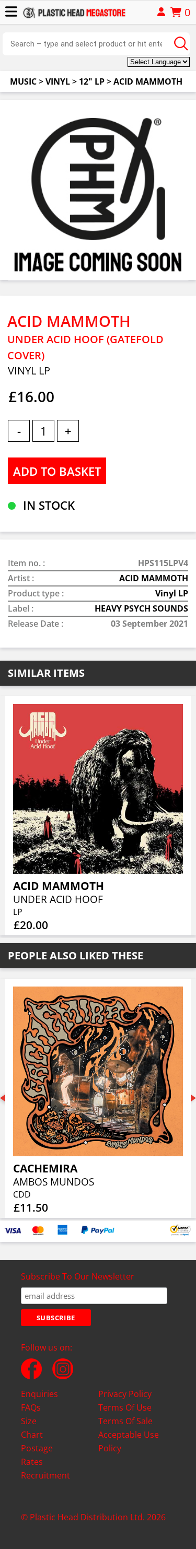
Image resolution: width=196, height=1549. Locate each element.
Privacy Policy (125, 1394)
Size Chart (32, 1427)
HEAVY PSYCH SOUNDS (141, 608)
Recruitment (45, 1475)
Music (23, 81)
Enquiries (39, 1394)
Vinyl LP (171, 593)
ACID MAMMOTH (147, 81)
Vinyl (57, 81)
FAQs (31, 1407)
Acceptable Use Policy (128, 1441)
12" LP (92, 81)
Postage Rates (37, 1455)
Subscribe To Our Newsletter (77, 1276)
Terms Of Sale (125, 1421)
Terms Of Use (125, 1407)
